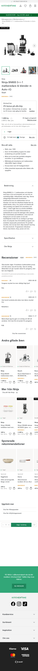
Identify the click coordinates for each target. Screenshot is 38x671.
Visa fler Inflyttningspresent (12, 513)
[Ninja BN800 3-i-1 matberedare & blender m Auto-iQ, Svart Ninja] (19, 45)
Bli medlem (32, 110)
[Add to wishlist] (10, 382)
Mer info (32, 137)
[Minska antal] (3, 525)
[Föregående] (4, 46)
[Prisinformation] (11, 118)
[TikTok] (25, 604)
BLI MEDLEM (19, 586)
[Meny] (35, 5)
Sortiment (7, 622)
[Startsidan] (9, 5)
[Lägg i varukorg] (14, 382)
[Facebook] (13, 604)
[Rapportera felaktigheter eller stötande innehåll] (35, 291)
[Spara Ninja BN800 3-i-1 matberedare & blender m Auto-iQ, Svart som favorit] (34, 525)
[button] (7, 96)
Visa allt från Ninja (8, 392)
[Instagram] (19, 604)
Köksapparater (7, 19)
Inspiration (7, 630)
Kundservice (8, 614)
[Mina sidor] (20, 5)
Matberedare (18, 19)
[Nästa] (34, 46)
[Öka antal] (8, 525)
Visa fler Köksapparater (10, 509)
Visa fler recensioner (19, 333)
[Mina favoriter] (25, 5)
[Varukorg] (30, 5)
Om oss (6, 638)
